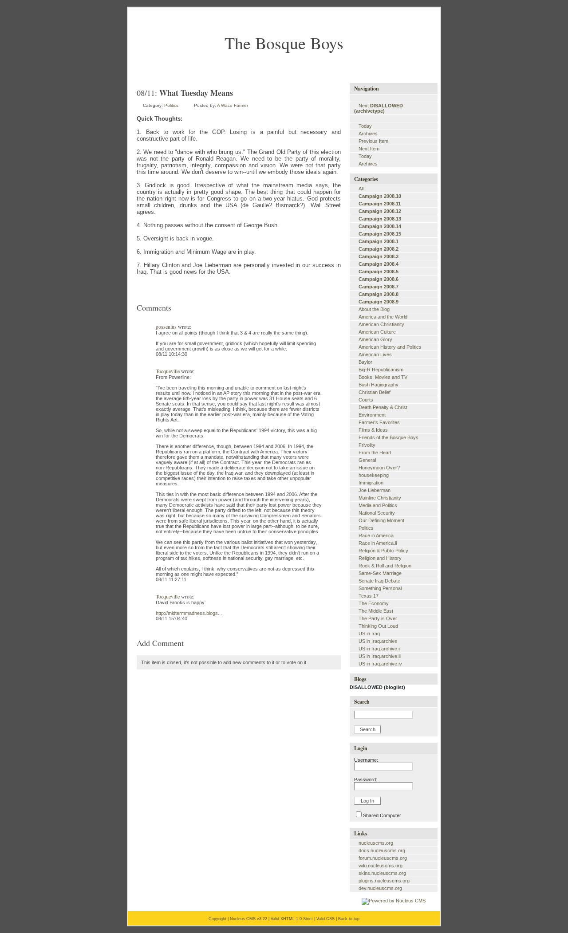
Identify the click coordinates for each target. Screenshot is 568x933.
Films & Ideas (373, 430)
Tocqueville (168, 370)
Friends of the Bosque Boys (388, 437)
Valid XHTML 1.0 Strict (292, 919)
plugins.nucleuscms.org (384, 880)
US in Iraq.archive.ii (379, 648)
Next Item (369, 148)
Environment (372, 414)
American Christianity (381, 324)
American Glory (375, 339)
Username (365, 760)
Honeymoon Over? (379, 467)
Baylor (365, 362)
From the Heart (375, 452)
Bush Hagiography (378, 384)
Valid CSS (325, 919)
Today (365, 126)
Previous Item (373, 141)
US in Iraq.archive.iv (380, 663)
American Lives (375, 354)
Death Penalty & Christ (383, 407)
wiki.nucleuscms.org (380, 865)
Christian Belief (374, 392)
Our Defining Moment (381, 520)
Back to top (348, 919)
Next (378, 108)
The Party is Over (378, 618)
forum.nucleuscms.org (383, 858)
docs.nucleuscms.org (382, 850)
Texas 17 (369, 595)
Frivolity (367, 445)
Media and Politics (378, 505)
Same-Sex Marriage (380, 573)
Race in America (376, 535)
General (367, 460)
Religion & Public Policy (383, 550)
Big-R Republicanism (381, 369)
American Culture (377, 332)
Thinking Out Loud (378, 626)
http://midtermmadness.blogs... (189, 613)
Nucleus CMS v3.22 (248, 919)
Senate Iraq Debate (379, 580)
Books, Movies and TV (383, 377)
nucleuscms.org (376, 843)
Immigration (371, 482)
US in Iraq (369, 633)
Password (365, 779)
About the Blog (374, 309)
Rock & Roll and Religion (385, 565)
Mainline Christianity (380, 497)
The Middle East (376, 611)
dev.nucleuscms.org (380, 888)
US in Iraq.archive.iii (380, 656)
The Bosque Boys (284, 42)
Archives (368, 133)
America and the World (383, 316)
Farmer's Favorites (379, 422)
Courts (366, 399)
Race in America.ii (378, 543)
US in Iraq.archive (378, 641)
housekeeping (374, 475)
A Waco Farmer (232, 105)
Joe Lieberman (374, 490)
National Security (377, 513)
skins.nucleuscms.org (382, 873)
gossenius (166, 326)
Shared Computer (382, 815)
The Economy (374, 603)
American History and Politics (390, 347)
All (361, 188)
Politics (171, 105)
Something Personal (380, 588)
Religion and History (380, 558)
